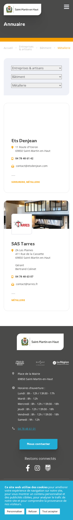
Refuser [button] (32, 511)
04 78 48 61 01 (27, 428)
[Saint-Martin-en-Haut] (22, 9)
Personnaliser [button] (14, 511)
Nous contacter (38, 444)
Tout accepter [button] (50, 511)
